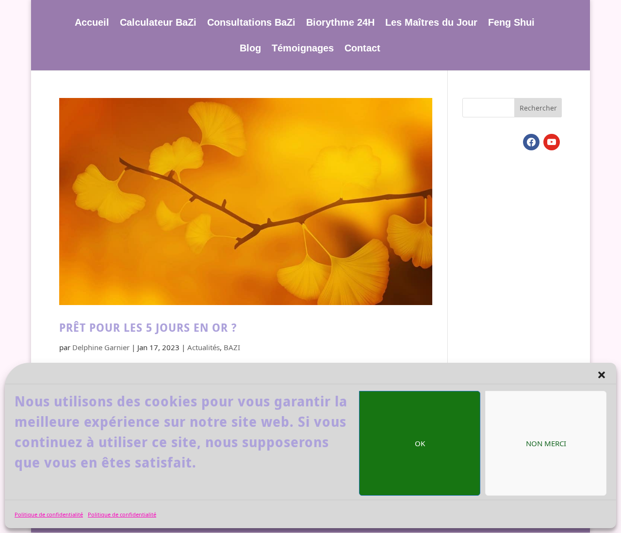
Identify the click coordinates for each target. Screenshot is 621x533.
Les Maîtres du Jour (431, 23)
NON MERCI (546, 443)
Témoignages (303, 49)
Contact (362, 49)
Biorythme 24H (340, 23)
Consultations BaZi (251, 23)
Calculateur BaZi (158, 23)
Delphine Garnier (101, 347)
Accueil (92, 23)
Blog (250, 49)
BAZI (232, 347)
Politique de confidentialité (49, 514)
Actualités (203, 347)
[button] (601, 375)
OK (420, 443)
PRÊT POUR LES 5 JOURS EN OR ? (148, 327)
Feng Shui (511, 23)
